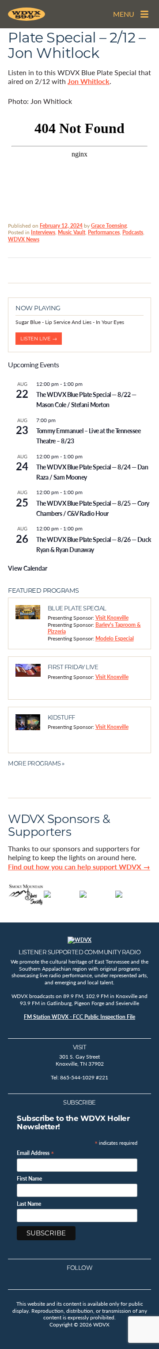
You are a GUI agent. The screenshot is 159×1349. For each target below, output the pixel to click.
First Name (29, 1178)
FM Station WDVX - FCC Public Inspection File (79, 1017)
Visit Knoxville (112, 617)
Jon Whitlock (89, 81)
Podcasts (132, 232)
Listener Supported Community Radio (79, 952)
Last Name (29, 1204)
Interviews (43, 232)
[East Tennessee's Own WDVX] (26, 14)
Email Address (35, 1152)
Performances (104, 232)
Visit (80, 1047)
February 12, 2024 (61, 225)
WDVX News (23, 239)
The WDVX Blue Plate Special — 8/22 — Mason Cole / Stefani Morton (86, 399)
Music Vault (71, 232)
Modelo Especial (114, 638)
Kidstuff (61, 717)
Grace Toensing (109, 225)
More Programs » (36, 763)
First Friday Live (73, 667)
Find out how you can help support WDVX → (79, 866)
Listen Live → (38, 338)
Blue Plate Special (77, 608)
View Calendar (27, 568)
